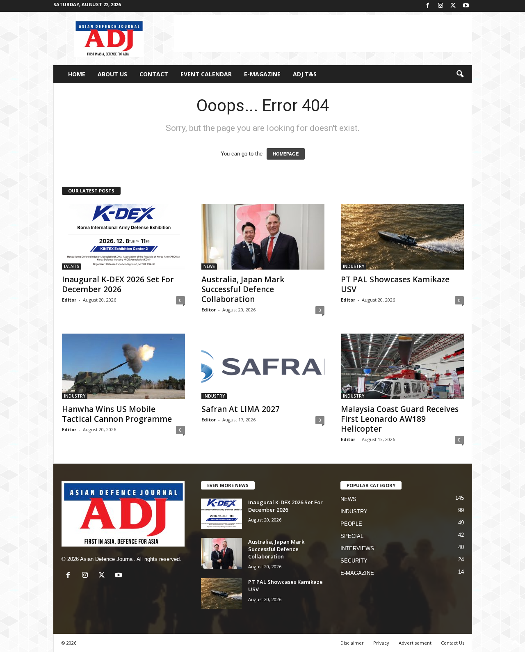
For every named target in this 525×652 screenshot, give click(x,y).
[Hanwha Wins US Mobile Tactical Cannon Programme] (123, 366)
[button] (460, 74)
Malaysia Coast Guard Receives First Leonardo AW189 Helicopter (400, 419)
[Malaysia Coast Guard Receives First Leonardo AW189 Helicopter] (402, 366)
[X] (453, 6)
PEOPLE (351, 524)
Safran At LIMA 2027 (240, 409)
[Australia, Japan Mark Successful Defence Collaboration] (262, 237)
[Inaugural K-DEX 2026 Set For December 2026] (123, 237)
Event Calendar (206, 74)
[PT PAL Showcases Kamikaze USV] (402, 237)
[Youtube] (466, 6)
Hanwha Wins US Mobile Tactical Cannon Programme (117, 414)
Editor (69, 300)
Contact (153, 74)
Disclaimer (352, 643)
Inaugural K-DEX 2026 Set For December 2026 (118, 284)
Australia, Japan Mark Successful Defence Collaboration (242, 289)
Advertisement (415, 643)
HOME (76, 74)
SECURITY (354, 561)
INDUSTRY (353, 266)
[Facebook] (428, 6)
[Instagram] (440, 6)
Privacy (381, 643)
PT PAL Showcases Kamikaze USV (395, 284)
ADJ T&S (305, 74)
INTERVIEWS (357, 548)
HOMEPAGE (286, 153)
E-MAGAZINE (262, 74)
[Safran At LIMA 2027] (262, 366)
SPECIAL (351, 536)
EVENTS (71, 266)
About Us (112, 74)
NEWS (209, 266)
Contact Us (452, 643)
